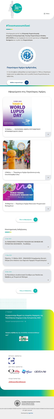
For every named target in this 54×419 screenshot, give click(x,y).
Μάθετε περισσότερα (16, 82)
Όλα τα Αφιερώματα (25, 219)
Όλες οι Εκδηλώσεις (25, 291)
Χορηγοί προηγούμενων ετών (14, 321)
